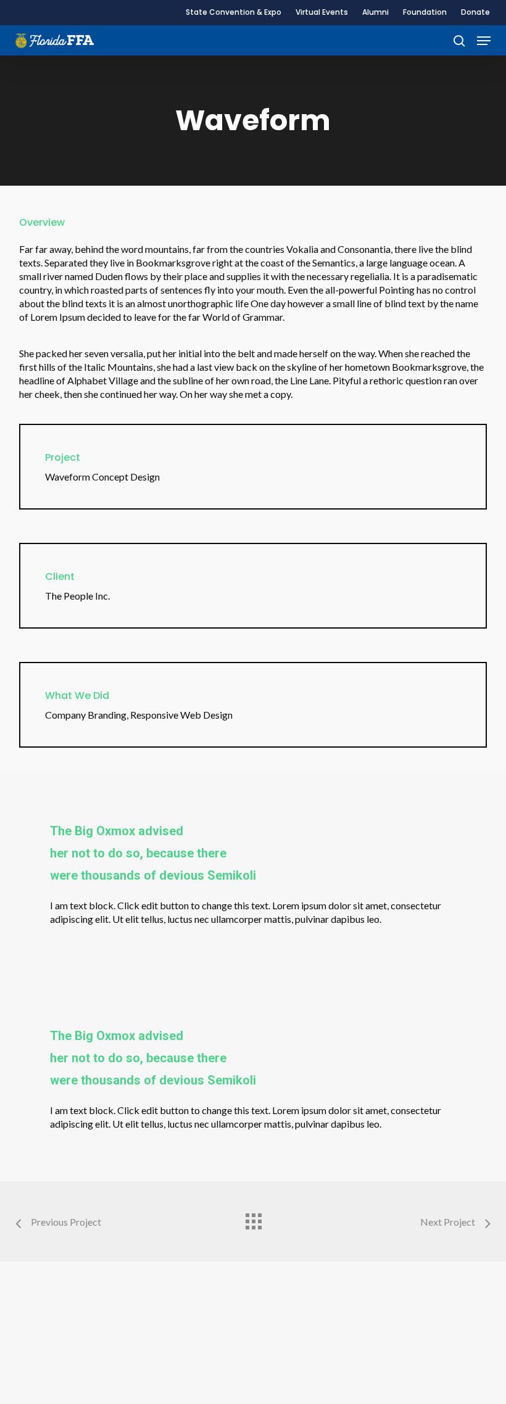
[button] (484, 41)
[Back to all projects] (253, 1218)
